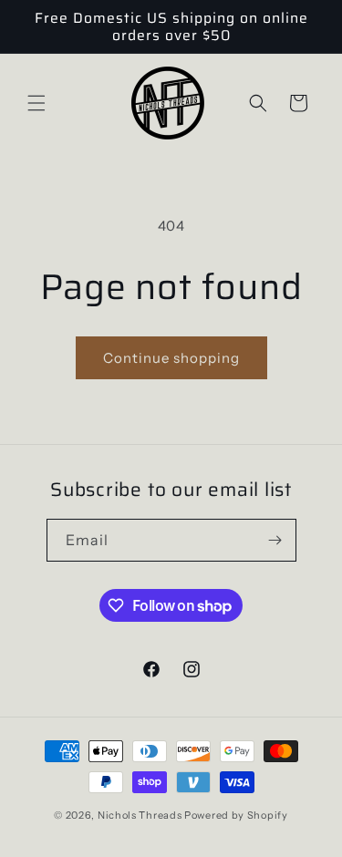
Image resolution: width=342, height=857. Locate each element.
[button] (36, 103)
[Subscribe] (275, 540)
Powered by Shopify (236, 815)
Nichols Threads (140, 815)
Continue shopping (171, 358)
